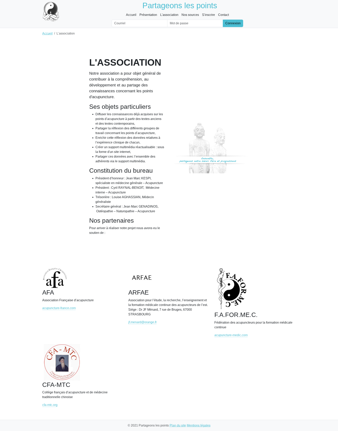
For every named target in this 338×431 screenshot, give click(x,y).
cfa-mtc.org (50, 405)
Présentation (148, 14)
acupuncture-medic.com (231, 335)
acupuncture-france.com (59, 308)
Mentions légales (198, 425)
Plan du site (178, 425)
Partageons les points (179, 5)
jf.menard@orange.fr (142, 322)
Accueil (131, 14)
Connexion (233, 23)
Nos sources (190, 14)
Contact (223, 14)
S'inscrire (208, 14)
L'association (169, 14)
